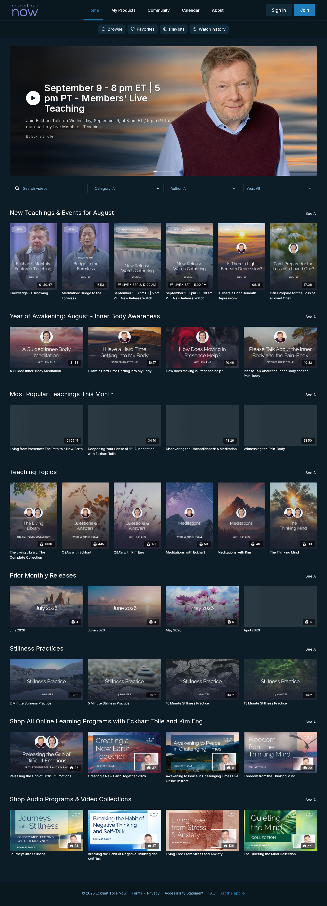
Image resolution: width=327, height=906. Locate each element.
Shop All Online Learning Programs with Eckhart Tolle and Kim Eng (106, 721)
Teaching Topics (33, 472)
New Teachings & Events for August (62, 212)
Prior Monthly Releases (43, 575)
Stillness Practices (36, 648)
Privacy (153, 893)
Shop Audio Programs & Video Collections (70, 799)
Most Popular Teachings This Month (62, 394)
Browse (115, 29)
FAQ (211, 893)
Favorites (146, 29)
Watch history (212, 29)
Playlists (176, 29)
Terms (137, 893)
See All (311, 213)
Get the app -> (232, 893)
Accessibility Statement (184, 893)
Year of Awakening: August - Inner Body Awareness (85, 316)
